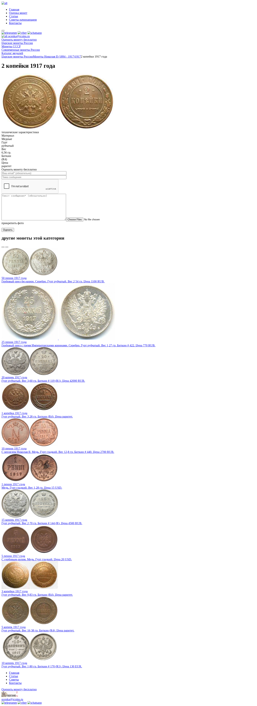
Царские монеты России (17, 56)
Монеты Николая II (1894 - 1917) (54, 56)
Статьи (13, 16)
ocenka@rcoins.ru (12, 699)
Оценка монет (18, 12)
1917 (78, 56)
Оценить (8, 229)
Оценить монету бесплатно (19, 39)
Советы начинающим (23, 19)
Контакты (15, 23)
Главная (14, 9)
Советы (14, 679)
